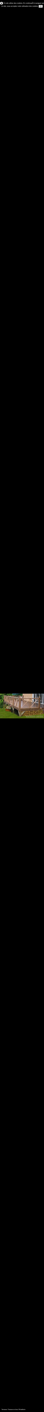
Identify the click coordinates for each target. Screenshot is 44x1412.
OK (40, 6)
